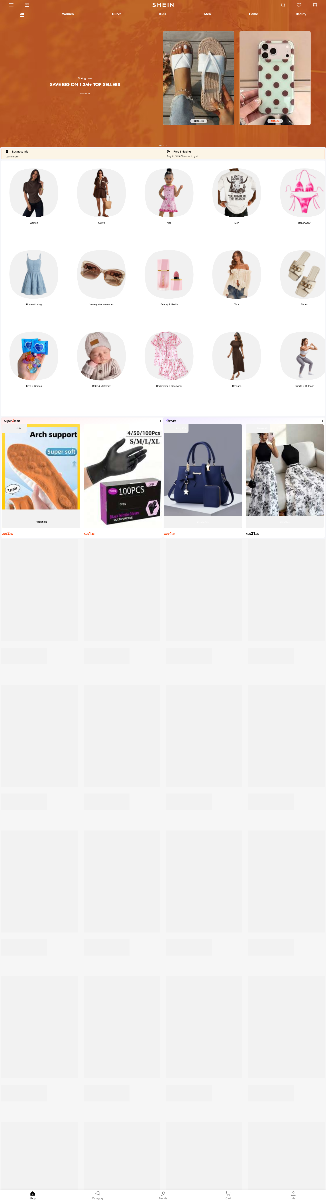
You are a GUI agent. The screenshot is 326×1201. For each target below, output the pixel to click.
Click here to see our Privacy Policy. (90, 1176)
